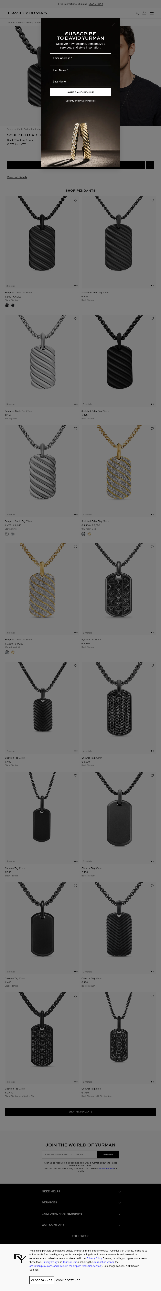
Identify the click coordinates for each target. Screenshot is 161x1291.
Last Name (59, 82)
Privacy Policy (94, 1258)
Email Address (61, 58)
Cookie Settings (68, 1280)
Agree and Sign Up (80, 92)
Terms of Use (70, 1262)
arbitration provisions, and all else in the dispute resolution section (65, 1266)
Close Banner (41, 1280)
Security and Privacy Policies (81, 101)
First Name (59, 70)
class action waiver (103, 1262)
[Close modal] (113, 25)
